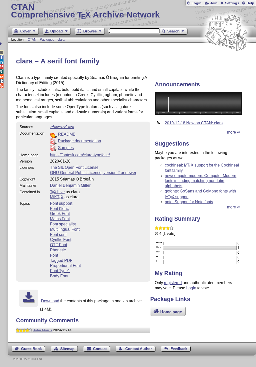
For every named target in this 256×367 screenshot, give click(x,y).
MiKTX (57, 197)
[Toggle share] (1, 43)
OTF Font (58, 245)
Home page (171, 312)
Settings (232, 3)
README (67, 134)
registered (173, 283)
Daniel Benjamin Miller (70, 185)
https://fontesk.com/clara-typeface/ (80, 155)
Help (250, 3)
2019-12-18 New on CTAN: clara (194, 123)
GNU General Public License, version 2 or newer (93, 173)
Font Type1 (60, 271)
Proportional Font (65, 265)
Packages (47, 39)
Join (214, 3)
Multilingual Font (65, 229)
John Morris (42, 330)
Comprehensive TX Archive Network (85, 11)
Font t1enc (59, 208)
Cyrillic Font (60, 239)
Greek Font (60, 213)
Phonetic (58, 250)
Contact (100, 349)
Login (197, 3)
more (231, 132)
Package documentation (79, 141)
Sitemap (67, 349)
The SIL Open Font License (74, 167)
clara (61, 39)
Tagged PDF (61, 260)
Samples (66, 148)
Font (54, 255)
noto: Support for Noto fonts (189, 202)
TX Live (57, 192)
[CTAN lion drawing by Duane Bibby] (226, 60)
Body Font (59, 276)
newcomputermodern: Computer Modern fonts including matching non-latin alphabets (200, 181)
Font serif (58, 234)
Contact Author (138, 349)
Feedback (178, 349)
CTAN (32, 39)
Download (50, 301)
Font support (61, 203)
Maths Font (60, 219)
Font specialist (63, 224)
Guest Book (31, 349)
